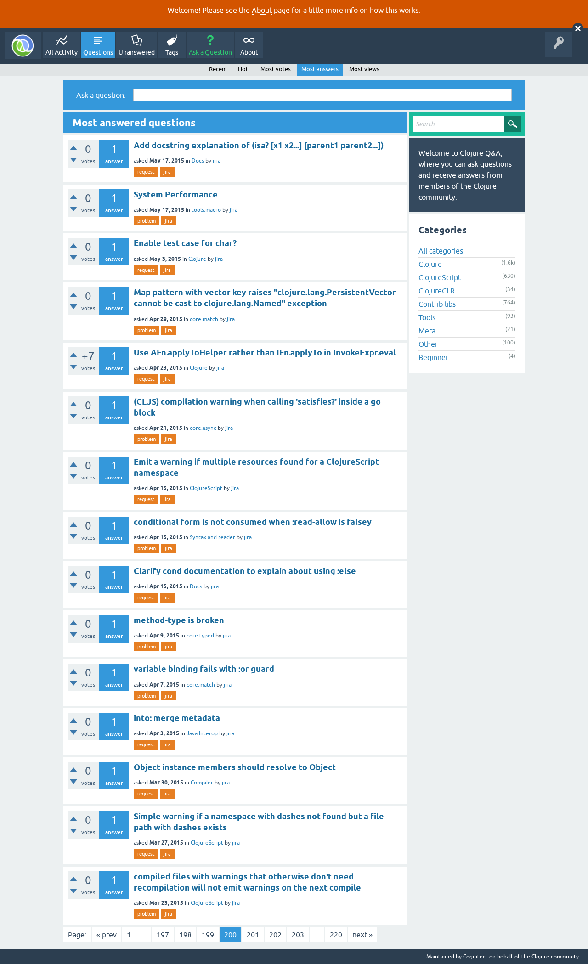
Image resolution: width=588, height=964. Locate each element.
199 (208, 934)
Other (428, 344)
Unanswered (137, 52)
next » (362, 934)
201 (253, 934)
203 (298, 934)
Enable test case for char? (185, 243)
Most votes (275, 69)
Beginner (433, 357)
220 (336, 934)
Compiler (202, 782)
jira (216, 161)
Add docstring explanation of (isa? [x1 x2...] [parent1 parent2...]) (259, 145)
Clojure (197, 259)
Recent (218, 69)
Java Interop (202, 733)
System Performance (176, 194)
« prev (106, 934)
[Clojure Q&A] (23, 45)
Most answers (320, 69)
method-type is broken (179, 620)
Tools (426, 317)
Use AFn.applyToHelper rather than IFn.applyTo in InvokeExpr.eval (265, 352)
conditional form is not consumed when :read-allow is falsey (253, 522)
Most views (364, 69)
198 (185, 934)
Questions (98, 52)
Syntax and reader (212, 537)
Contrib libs (437, 304)
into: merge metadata (177, 718)
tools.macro (206, 210)
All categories (440, 251)
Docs (198, 161)
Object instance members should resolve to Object (235, 767)
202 (275, 934)
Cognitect (475, 956)
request (145, 172)
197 (163, 934)
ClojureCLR (436, 291)
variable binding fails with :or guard (204, 669)
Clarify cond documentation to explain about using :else (245, 571)
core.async (203, 428)
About (262, 10)
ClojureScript (206, 488)
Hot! (244, 69)
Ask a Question (210, 52)
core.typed (200, 635)
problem (146, 221)
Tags (171, 52)
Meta (426, 331)
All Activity (61, 52)
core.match (204, 319)
